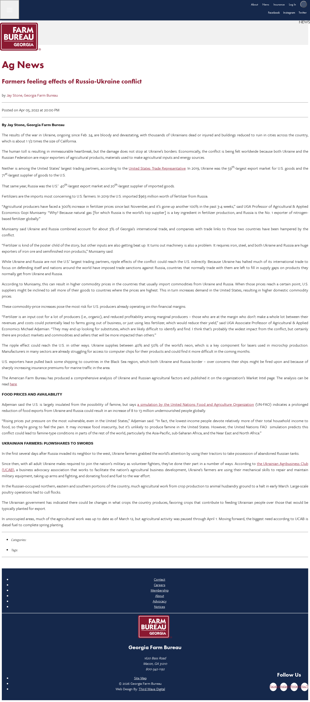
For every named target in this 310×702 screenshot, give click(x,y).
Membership (160, 590)
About (254, 4)
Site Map (140, 677)
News (265, 4)
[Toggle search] (303, 4)
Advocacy (160, 601)
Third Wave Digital (152, 688)
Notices (159, 606)
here (13, 384)
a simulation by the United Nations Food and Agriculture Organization (195, 404)
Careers (159, 584)
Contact (159, 579)
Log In (292, 4)
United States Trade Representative (157, 168)
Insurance (279, 4)
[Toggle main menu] (9, 9)
